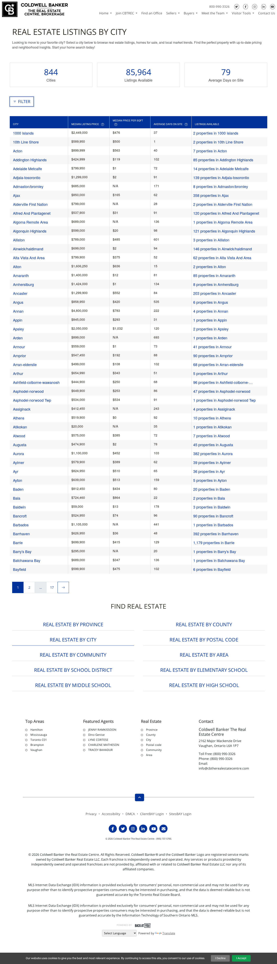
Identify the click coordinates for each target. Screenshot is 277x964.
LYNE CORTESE (98, 740)
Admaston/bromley (28, 186)
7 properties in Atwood (211, 435)
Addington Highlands (30, 159)
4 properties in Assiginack (214, 409)
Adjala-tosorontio (26, 177)
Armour (19, 346)
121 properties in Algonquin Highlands (224, 231)
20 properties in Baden (211, 489)
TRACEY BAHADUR (100, 750)
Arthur (18, 373)
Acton (17, 150)
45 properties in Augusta (213, 444)
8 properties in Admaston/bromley (220, 186)
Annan (18, 311)
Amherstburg (23, 284)
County (151, 735)
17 (52, 587)
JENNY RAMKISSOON (102, 729)
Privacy (91, 814)
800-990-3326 (219, 6)
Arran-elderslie (25, 364)
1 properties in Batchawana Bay (219, 560)
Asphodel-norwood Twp (32, 400)
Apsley (18, 328)
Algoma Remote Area (30, 222)
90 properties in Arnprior (213, 355)
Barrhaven (21, 533)
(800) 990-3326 (224, 754)
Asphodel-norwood (28, 391)
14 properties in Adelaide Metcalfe (221, 168)
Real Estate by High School (204, 685)
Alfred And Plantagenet (31, 213)
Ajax (16, 195)
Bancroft (20, 515)
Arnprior (19, 355)
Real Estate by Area (204, 654)
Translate (168, 933)
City (148, 740)
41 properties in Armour (212, 346)
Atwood (19, 435)
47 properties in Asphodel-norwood (221, 391)
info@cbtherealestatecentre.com (224, 768)
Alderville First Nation (30, 204)
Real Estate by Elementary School (204, 670)
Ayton (17, 480)
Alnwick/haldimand (28, 248)
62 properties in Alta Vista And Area (222, 257)
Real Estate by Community (73, 654)
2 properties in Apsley (211, 328)
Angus (18, 302)
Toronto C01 (38, 740)
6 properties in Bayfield (212, 569)
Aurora (18, 453)
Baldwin (19, 507)
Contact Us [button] (266, 13)
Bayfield (19, 569)
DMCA (130, 814)
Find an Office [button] (151, 13)
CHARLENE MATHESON (103, 745)
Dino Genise (96, 735)
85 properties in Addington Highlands (223, 159)
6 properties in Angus (210, 302)
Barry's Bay (22, 551)
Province (152, 729)
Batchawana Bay (26, 560)
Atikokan (20, 426)
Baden (18, 489)
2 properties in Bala (209, 498)
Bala (16, 498)
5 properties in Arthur (210, 373)
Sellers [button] (171, 13)
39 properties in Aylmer (212, 462)
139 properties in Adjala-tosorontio (221, 177)
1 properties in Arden (210, 337)
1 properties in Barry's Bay (214, 551)
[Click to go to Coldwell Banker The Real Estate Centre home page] (35, 9)
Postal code (153, 745)
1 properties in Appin (210, 320)
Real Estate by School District (73, 670)
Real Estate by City (73, 639)
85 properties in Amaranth (214, 275)
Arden (18, 337)
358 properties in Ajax (211, 195)
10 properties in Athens (212, 417)
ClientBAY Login (152, 814)
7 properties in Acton (210, 150)
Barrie (18, 542)
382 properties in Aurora (213, 453)
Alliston (19, 239)
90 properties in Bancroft (213, 515)
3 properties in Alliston (211, 239)
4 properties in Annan (210, 311)
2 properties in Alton (209, 266)
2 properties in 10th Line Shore (218, 141)
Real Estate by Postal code (204, 639)
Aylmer (18, 462)
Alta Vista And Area (29, 257)
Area (149, 755)
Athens (18, 417)
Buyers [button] (189, 13)
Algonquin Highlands (29, 231)
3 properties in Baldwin (211, 507)
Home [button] (104, 13)
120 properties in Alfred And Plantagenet (226, 213)
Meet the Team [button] (213, 13)
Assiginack (21, 409)
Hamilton (36, 729)
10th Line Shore (26, 141)
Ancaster (20, 293)
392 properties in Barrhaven (215, 533)
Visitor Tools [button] (242, 13)
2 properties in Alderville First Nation (222, 204)
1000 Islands (23, 133)
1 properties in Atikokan (212, 426)
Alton (17, 266)
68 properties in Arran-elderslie (218, 364)
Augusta (19, 444)
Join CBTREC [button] (125, 13)
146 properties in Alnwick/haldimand (222, 248)
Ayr (15, 471)
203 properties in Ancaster (214, 293)
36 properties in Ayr (209, 471)
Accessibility (111, 814)
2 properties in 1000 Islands (215, 133)
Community (154, 750)
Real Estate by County (204, 624)
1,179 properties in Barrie (213, 542)
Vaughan (36, 750)
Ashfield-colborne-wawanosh (36, 382)
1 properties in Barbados (213, 524)
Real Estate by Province (73, 624)
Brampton (37, 745)
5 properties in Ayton (210, 480)
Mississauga (38, 735)
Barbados (21, 524)
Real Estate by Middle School (73, 685)
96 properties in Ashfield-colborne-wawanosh (221, 382)
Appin (17, 320)
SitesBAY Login (180, 814)
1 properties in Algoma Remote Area (222, 222)
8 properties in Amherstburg (215, 284)
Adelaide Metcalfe (27, 168)
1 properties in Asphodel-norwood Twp (224, 400)
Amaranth (21, 275)
